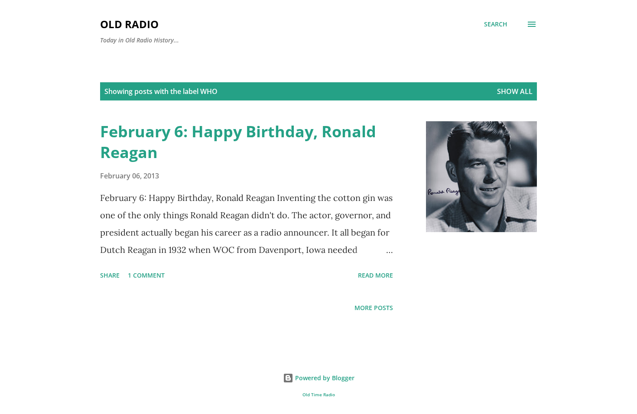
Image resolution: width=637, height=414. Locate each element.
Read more (375, 275)
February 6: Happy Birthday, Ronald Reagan (238, 142)
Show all (515, 91)
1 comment (146, 275)
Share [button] (110, 275)
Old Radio (129, 24)
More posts (373, 308)
